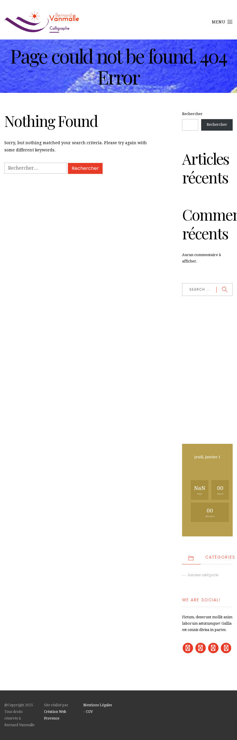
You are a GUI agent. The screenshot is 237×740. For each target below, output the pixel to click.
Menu (219, 22)
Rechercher (192, 114)
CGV (89, 712)
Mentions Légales (97, 705)
